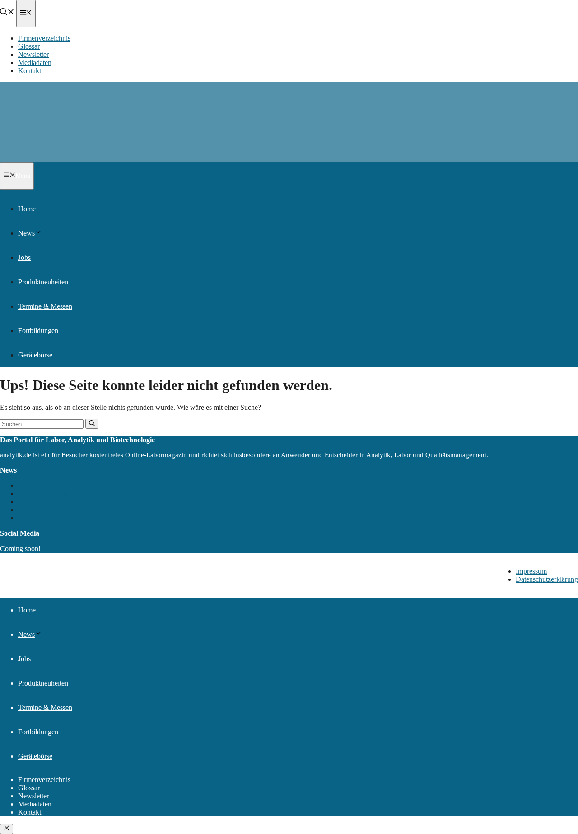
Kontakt (29, 70)
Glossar (29, 46)
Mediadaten (34, 62)
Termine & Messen (45, 306)
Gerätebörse (35, 355)
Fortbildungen (38, 330)
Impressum (531, 571)
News (26, 233)
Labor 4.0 (32, 518)
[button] (7, 13)
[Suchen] (91, 424)
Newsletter (33, 54)
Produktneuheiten (43, 282)
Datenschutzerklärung (547, 579)
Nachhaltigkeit (39, 485)
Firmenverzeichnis (44, 38)
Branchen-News (41, 510)
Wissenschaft (36, 501)
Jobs (24, 257)
